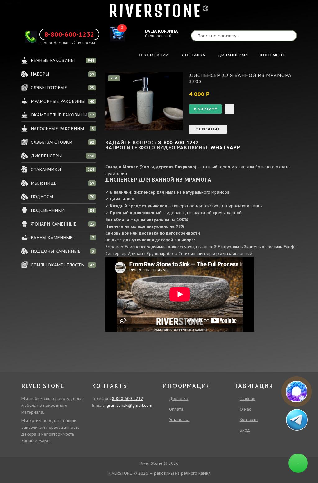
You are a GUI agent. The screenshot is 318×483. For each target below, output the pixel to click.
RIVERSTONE (155, 10)
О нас (245, 409)
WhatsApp (225, 147)
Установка (179, 419)
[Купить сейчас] (229, 109)
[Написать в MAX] (296, 391)
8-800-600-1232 (69, 34)
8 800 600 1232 (127, 398)
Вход (245, 430)
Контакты (249, 419)
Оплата (176, 409)
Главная (247, 398)
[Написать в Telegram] (296, 419)
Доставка (178, 398)
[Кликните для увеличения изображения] (144, 101)
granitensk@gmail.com (129, 405)
